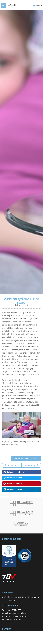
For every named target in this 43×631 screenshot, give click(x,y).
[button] (21, 472)
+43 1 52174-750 (13, 610)
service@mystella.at (18, 613)
